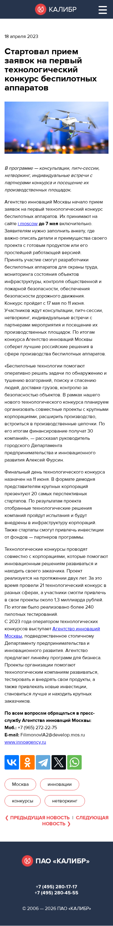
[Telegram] (43, 762)
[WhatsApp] (74, 762)
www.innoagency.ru (25, 742)
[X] (59, 762)
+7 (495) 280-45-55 (56, 893)
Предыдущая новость (40, 818)
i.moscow (28, 224)
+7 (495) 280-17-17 (56, 887)
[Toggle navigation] (103, 10)
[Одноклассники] (27, 762)
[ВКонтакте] (12, 762)
